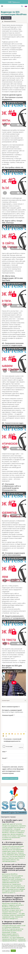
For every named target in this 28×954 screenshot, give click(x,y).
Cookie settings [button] (6, 950)
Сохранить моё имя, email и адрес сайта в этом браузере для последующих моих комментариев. (13, 770)
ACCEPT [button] (13, 950)
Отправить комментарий (10, 778)
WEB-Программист (14, 2)
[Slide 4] (18, 812)
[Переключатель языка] (25, 6)
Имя (4, 752)
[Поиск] (22, 6)
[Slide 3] (15, 812)
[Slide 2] (13, 812)
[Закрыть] (25, 700)
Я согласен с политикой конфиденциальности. (12, 740)
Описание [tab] (7, 18)
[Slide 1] (10, 812)
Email (4, 758)
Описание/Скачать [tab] (10, 21)
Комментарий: (8, 715)
